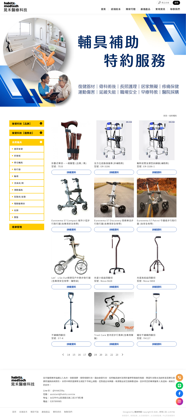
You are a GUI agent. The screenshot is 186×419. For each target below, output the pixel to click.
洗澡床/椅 (19, 183)
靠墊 (16, 217)
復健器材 (125, 415)
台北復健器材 (144, 415)
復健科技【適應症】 (23, 133)
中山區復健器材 (169, 415)
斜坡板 (17, 155)
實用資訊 (57, 411)
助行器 (17, 169)
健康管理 (17, 227)
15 (74, 354)
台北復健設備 (156, 415)
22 (111, 354)
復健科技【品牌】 (22, 123)
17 (84, 354)
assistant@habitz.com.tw (62, 394)
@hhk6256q (58, 390)
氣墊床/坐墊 (20, 196)
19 (95, 354)
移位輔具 (18, 162)
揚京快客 (138, 411)
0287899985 (56, 401)
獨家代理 (35, 411)
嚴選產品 (46, 411)
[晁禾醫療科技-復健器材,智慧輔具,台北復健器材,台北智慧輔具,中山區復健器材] (15, 7)
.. (158, 411)
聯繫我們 (68, 411)
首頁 (165, 115)
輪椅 (16, 176)
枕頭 (16, 210)
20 (101, 354)
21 (106, 354)
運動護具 (18, 189)
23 (117, 354)
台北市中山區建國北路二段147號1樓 (66, 397)
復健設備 (133, 415)
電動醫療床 (19, 203)
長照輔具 (173, 115)
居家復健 (18, 148)
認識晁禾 (23, 411)
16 (79, 354)
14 (68, 354)
